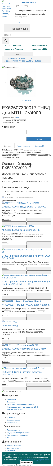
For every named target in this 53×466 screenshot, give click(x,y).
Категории (19, 54)
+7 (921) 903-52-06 (13, 45)
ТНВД (30, 58)
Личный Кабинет (14, 445)
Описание (8, 145)
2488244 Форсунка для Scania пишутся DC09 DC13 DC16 (26, 257)
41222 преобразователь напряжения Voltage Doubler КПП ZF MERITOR (26, 283)
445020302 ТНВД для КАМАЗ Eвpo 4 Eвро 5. (26, 304)
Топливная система (16, 58)
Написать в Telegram (13, 49)
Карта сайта (12, 422)
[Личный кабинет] (8, 21)
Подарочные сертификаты (18, 432)
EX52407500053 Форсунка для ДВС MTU (24, 348)
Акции (9, 437)
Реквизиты (11, 399)
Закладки (11, 450)
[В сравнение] (38, 132)
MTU (18, 117)
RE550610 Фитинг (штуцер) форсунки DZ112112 (22, 373)
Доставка (11, 401)
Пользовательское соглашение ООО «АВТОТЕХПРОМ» (22, 408)
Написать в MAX (39, 49)
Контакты (11, 417)
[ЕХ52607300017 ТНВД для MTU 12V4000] (21, 82)
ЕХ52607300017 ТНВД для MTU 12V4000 (23, 61)
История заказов (14, 448)
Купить (39, 139)
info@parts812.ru (39, 45)
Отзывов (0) (40, 145)
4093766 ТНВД (10, 325)
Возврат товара (13, 419)
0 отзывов (27, 100)
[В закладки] (14, 132)
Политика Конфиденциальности (20, 404)
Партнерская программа (17, 435)
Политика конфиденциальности (36, 459)
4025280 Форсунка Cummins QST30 (21, 229)
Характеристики (23, 145)
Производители (13, 430)
